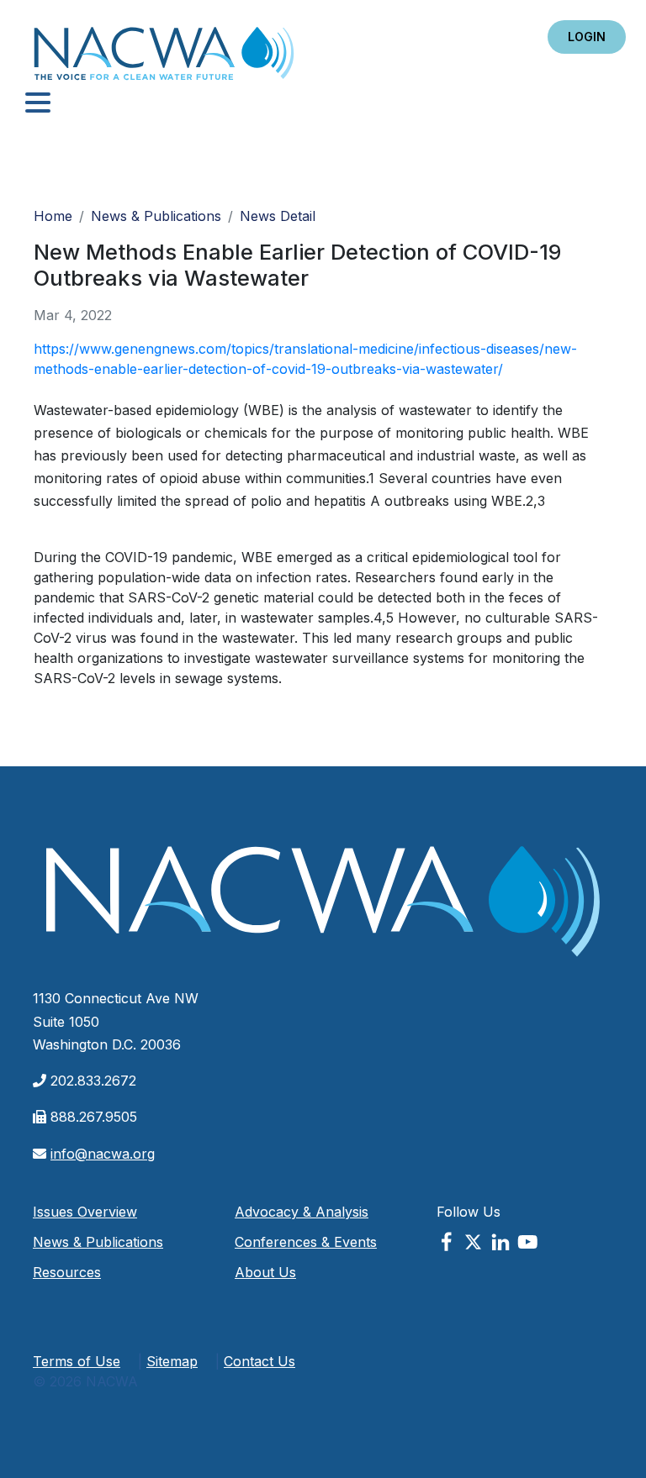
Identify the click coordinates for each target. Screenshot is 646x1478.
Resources (67, 1272)
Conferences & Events (306, 1241)
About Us (265, 1272)
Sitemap (172, 1361)
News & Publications (156, 216)
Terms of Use (76, 1361)
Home (164, 58)
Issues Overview (85, 1211)
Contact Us (259, 1361)
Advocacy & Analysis (301, 1211)
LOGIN (587, 36)
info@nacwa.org (102, 1153)
